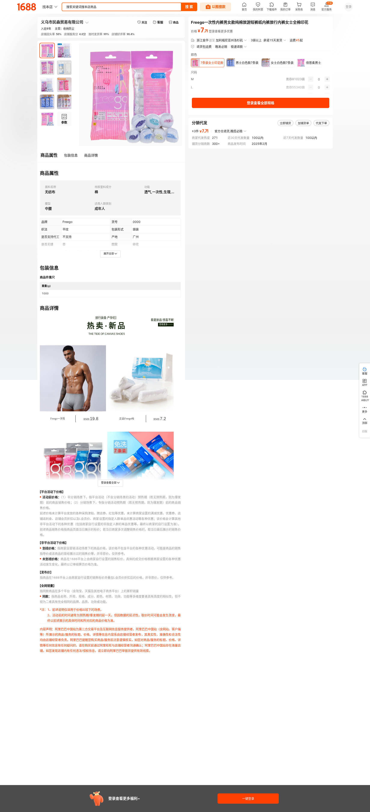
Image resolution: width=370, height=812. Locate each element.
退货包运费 (204, 46)
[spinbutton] (319, 79)
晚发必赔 (221, 46)
